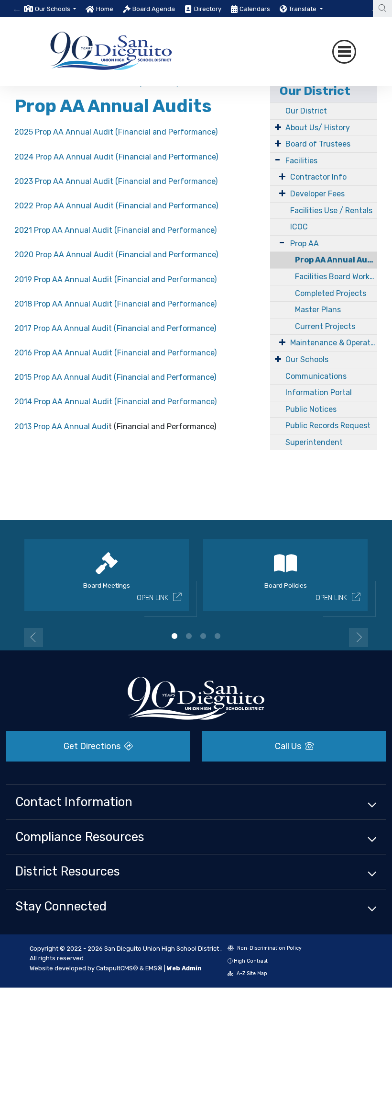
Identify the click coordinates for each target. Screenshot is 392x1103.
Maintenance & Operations (333, 342)
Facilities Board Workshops (336, 276)
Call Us (289, 746)
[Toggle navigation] (344, 51)
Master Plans (318, 309)
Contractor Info (318, 177)
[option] (50, 8)
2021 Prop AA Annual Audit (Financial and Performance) (115, 230)
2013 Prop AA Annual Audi (61, 426)
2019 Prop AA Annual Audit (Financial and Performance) (115, 279)
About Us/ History (317, 127)
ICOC (299, 226)
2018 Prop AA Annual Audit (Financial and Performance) (115, 303)
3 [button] (203, 636)
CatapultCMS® (117, 968)
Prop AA (304, 243)
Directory (207, 8)
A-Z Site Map (251, 973)
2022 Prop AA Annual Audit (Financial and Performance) (116, 205)
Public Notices (311, 409)
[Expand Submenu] (278, 127)
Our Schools (306, 359)
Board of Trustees (317, 143)
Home (104, 8)
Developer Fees (317, 193)
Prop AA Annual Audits (336, 259)
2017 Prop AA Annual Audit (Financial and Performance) (115, 328)
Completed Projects (330, 293)
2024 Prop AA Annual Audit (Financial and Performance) (116, 156)
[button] (55, 8)
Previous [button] (33, 637)
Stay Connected (61, 906)
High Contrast (251, 961)
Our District (315, 91)
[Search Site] (382, 8)
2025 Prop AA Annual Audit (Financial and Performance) (116, 131)
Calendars (255, 8)
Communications (316, 376)
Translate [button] (303, 8)
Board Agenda (153, 8)
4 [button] (217, 636)
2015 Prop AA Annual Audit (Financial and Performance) (115, 377)
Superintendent (314, 442)
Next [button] (358, 637)
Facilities (301, 160)
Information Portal (318, 392)
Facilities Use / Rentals (331, 210)
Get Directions (93, 746)
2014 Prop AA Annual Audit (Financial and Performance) (115, 401)
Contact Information (73, 802)
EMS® (154, 968)
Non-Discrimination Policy (269, 948)
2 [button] (189, 636)
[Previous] (17, 8)
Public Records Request (327, 425)
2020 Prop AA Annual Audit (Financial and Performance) (116, 254)
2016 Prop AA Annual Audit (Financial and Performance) (115, 352)
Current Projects (325, 326)
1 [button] (174, 636)
